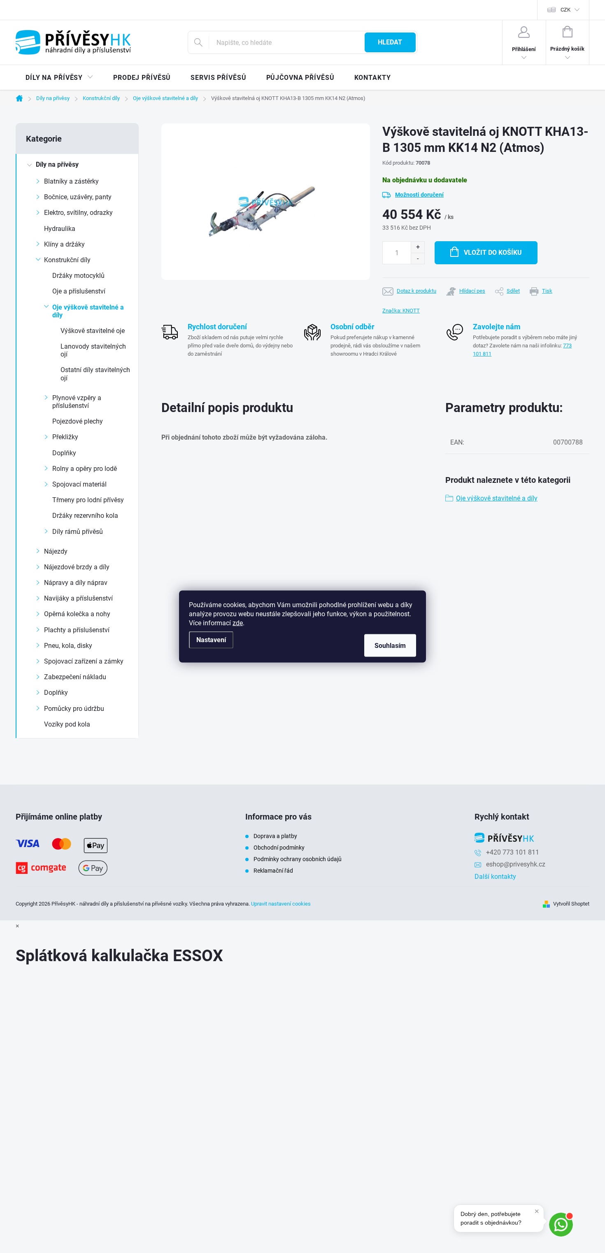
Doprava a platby (275, 836)
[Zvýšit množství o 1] (417, 247)
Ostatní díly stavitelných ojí (95, 374)
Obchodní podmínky (279, 847)
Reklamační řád (273, 870)
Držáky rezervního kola (85, 515)
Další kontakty (495, 876)
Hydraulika (59, 229)
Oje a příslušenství (78, 291)
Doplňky (64, 453)
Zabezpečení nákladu (75, 677)
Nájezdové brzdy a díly (76, 567)
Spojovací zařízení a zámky (83, 661)
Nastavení (211, 640)
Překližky (65, 437)
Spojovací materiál (79, 484)
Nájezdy (55, 551)
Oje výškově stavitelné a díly (88, 311)
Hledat (390, 42)
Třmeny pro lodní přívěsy (88, 500)
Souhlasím (390, 646)
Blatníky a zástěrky (71, 181)
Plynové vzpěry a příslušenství (76, 402)
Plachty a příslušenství (76, 630)
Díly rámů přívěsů (77, 532)
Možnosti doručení (419, 194)
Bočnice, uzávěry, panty (78, 197)
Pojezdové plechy (77, 421)
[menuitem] (59, 78)
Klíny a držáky (64, 244)
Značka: (401, 310)
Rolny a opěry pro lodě (84, 469)
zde (238, 623)
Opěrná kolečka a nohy (77, 614)
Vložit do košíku (493, 252)
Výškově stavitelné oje (92, 331)
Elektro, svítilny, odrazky (78, 213)
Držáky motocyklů (78, 275)
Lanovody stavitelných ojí (93, 350)
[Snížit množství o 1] (417, 258)
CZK (565, 10)
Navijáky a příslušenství (78, 598)
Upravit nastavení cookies (281, 904)
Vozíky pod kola (67, 724)
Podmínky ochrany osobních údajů (298, 859)
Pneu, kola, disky (68, 646)
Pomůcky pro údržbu (74, 709)
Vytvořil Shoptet (571, 904)
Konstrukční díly (67, 260)
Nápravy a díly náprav (75, 583)
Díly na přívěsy (57, 164)
